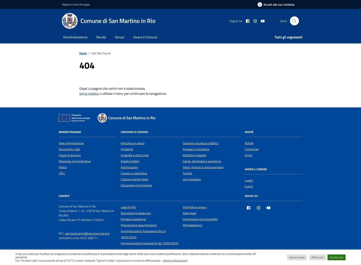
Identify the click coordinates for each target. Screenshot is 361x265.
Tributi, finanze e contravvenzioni (203, 167)
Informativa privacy (195, 207)
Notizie (249, 143)
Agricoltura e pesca (132, 143)
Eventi (249, 186)
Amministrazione (75, 37)
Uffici (62, 173)
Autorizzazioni (129, 167)
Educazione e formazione (136, 185)
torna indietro (89, 93)
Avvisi (248, 155)
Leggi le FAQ (128, 207)
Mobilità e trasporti (194, 155)
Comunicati (252, 149)
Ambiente (127, 149)
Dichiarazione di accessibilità (200, 219)
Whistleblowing (192, 225)
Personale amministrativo (75, 161)
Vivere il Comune (145, 37)
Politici (63, 167)
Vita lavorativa (192, 179)
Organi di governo (70, 155)
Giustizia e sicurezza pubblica (200, 143)
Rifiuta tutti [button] (318, 257)
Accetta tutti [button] (336, 257)
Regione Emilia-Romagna (76, 4)
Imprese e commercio (196, 149)
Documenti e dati (69, 149)
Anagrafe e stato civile (135, 155)
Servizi (119, 37)
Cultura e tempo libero (134, 179)
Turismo (187, 173)
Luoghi (249, 180)
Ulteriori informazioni (175, 260)
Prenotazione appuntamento (139, 225)
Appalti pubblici (130, 161)
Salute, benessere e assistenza (202, 161)
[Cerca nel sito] (294, 20)
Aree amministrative (71, 143)
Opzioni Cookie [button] (297, 257)
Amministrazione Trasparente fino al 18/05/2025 (143, 234)
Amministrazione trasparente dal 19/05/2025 (149, 243)
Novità (101, 37)
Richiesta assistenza (133, 219)
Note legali (189, 213)
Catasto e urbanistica (134, 173)
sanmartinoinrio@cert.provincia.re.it (87, 233)
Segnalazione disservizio (136, 213)
